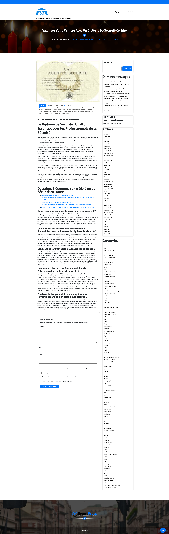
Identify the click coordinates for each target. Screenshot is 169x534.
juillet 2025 (107, 165)
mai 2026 (106, 141)
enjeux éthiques (68, 109)
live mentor (107, 397)
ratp (105, 433)
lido (105, 395)
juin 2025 (106, 167)
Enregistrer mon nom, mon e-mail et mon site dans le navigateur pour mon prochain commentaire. (69, 369)
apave (106, 267)
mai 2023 (106, 227)
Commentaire (43, 326)
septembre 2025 (108, 160)
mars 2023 (107, 231)
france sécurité (108, 362)
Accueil (53, 40)
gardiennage (108, 366)
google (106, 371)
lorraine (106, 402)
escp (105, 348)
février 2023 (107, 234)
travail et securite (109, 478)
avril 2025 (106, 172)
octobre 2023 (108, 215)
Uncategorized (108, 480)
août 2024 (107, 191)
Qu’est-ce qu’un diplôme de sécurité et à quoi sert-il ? (57, 195)
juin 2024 (106, 196)
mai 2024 (106, 198)
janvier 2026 (107, 151)
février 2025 (107, 177)
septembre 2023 (108, 217)
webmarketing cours (110, 487)
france (106, 355)
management (108, 412)
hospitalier (107, 378)
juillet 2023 (107, 222)
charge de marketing (110, 286)
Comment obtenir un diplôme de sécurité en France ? (57, 202)
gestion (106, 369)
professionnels (52, 111)
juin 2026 (106, 139)
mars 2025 (107, 174)
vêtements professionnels (112, 485)
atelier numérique (109, 276)
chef (105, 288)
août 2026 (107, 134)
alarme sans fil (108, 260)
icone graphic (108, 381)
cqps (105, 321)
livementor (107, 400)
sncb (105, 449)
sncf (105, 452)
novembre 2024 (108, 184)
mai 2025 (106, 170)
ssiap (105, 457)
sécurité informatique (54, 113)
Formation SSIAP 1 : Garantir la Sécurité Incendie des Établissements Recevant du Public (116, 101)
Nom (40, 348)
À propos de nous (120, 12)
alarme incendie (109, 255)
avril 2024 (107, 200)
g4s (105, 364)
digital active (108, 326)
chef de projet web (109, 293)
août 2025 (107, 163)
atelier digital (108, 274)
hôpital (106, 376)
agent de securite (109, 250)
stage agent (107, 464)
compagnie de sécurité (111, 307)
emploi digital (108, 343)
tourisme (106, 476)
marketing (107, 414)
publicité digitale (109, 430)
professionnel (108, 428)
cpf (105, 317)
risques (106, 435)
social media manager (110, 454)
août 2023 (107, 219)
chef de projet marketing (111, 291)
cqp (105, 319)
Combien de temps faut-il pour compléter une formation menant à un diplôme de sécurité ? (69, 207)
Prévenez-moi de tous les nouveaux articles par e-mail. (56, 381)
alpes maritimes (109, 262)
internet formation (109, 390)
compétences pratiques (54, 107)
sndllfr (51, 105)
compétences (44, 107)
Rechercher (108, 62)
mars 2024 (107, 203)
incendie (106, 388)
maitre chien (108, 409)
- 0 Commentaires (58, 105)
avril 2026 (106, 144)
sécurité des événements (88, 111)
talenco (106, 471)
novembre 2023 (108, 212)
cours (105, 310)
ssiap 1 (106, 459)
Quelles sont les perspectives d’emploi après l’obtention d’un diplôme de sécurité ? (66, 205)
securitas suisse (108, 442)
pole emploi (107, 423)
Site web (41, 362)
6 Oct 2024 (42, 105)
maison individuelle (110, 407)
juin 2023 (106, 224)
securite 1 (107, 445)
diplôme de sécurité (86, 107)
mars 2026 (107, 146)
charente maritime (109, 284)
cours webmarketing (110, 314)
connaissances (65, 107)
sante (105, 438)
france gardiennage (110, 359)
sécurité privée (65, 113)
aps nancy (107, 269)
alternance (107, 265)
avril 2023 (106, 229)
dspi (105, 336)
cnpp (105, 300)
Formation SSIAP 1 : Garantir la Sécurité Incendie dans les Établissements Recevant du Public (117, 108)
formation (76, 109)
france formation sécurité (111, 357)
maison (106, 404)
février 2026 (107, 148)
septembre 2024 (108, 189)
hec (105, 374)
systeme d (107, 468)
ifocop (106, 383)
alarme (106, 253)
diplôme (106, 329)
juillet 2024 (107, 193)
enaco (106, 345)
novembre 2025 (108, 155)
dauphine (107, 324)
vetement (107, 483)
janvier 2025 (107, 179)
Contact (130, 12)
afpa (105, 246)
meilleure (107, 419)
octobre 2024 (108, 186)
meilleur (106, 416)
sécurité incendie (43, 113)
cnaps (106, 298)
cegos (105, 279)
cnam (105, 295)
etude (105, 350)
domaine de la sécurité (51, 109)
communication (108, 305)
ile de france (107, 385)
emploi (106, 340)
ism (105, 393)
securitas (63, 40)
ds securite (107, 333)
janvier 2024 (107, 208)
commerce (107, 302)
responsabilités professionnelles (72, 111)
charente (106, 281)
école (105, 338)
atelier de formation (110, 272)
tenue (106, 473)
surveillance (107, 466)
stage (105, 461)
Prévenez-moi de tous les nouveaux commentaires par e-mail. (58, 377)
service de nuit (108, 447)
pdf (105, 421)
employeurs (61, 109)
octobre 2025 (108, 158)
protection (59, 111)
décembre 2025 (108, 153)
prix (105, 426)
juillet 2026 (107, 136)
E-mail (41, 355)
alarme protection (109, 257)
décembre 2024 (108, 182)
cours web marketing (110, 312)
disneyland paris (109, 331)
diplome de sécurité (75, 107)
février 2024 (107, 205)
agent (105, 248)
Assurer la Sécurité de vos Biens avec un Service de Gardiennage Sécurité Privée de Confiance (116, 84)
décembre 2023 (108, 210)
